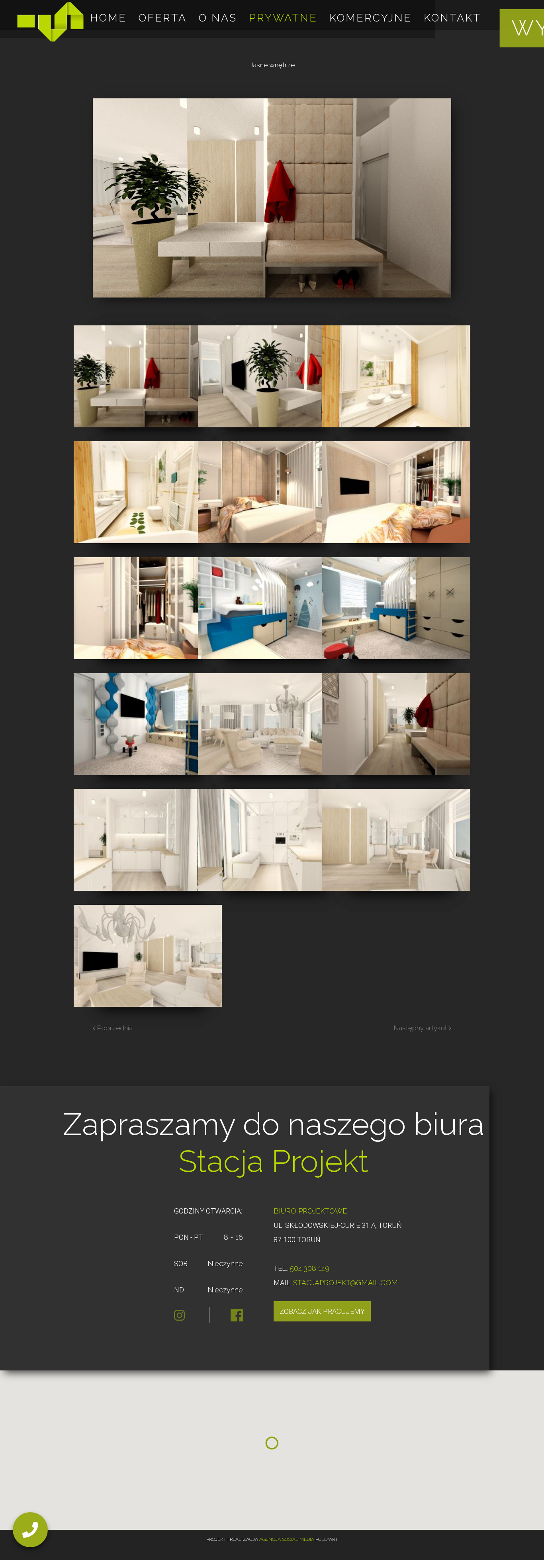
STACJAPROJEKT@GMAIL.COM (345, 1282)
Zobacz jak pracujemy (322, 1311)
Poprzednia (114, 1028)
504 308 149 (309, 1268)
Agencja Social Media (286, 1539)
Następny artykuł (421, 1028)
